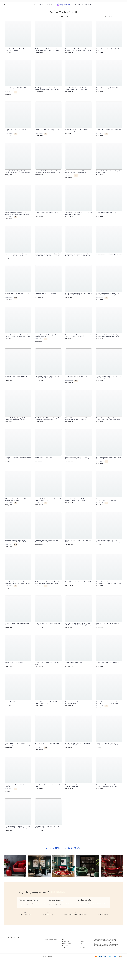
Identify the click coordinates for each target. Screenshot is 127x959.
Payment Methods (66, 941)
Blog (81, 939)
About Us (82, 941)
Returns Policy (65, 945)
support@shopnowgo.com (51, 939)
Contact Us (82, 943)
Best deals (48, 4)
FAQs (63, 939)
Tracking (64, 947)
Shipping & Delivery (66, 943)
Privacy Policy (83, 945)
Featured (88, 4)
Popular (40, 4)
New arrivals (79, 4)
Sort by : (106, 16)
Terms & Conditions (84, 947)
